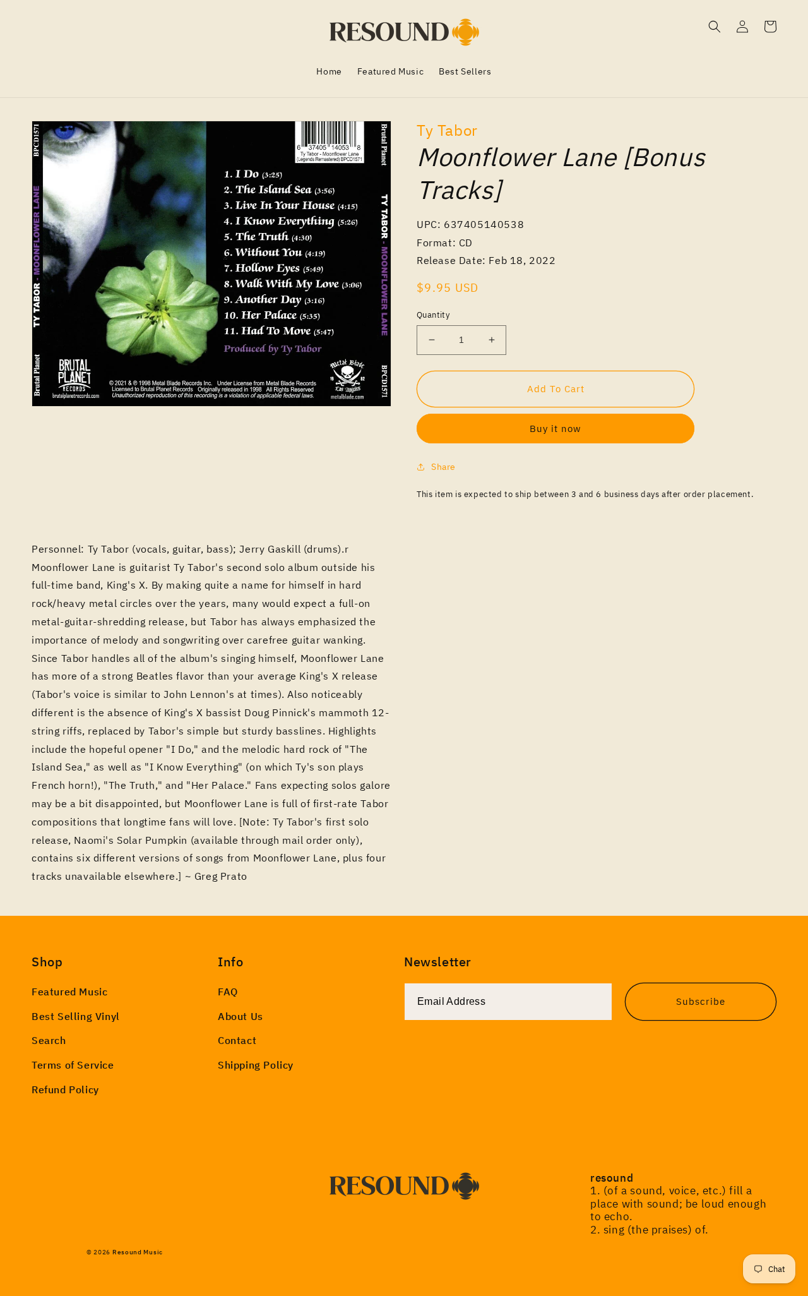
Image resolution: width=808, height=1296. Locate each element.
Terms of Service (73, 1065)
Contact (237, 1040)
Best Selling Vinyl (76, 1016)
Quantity (433, 314)
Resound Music (137, 1252)
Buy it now (555, 429)
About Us (240, 1016)
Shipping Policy (256, 1065)
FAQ (228, 991)
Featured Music (69, 991)
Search (49, 1040)
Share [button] (443, 466)
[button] (714, 26)
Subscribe (700, 1001)
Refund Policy (65, 1089)
